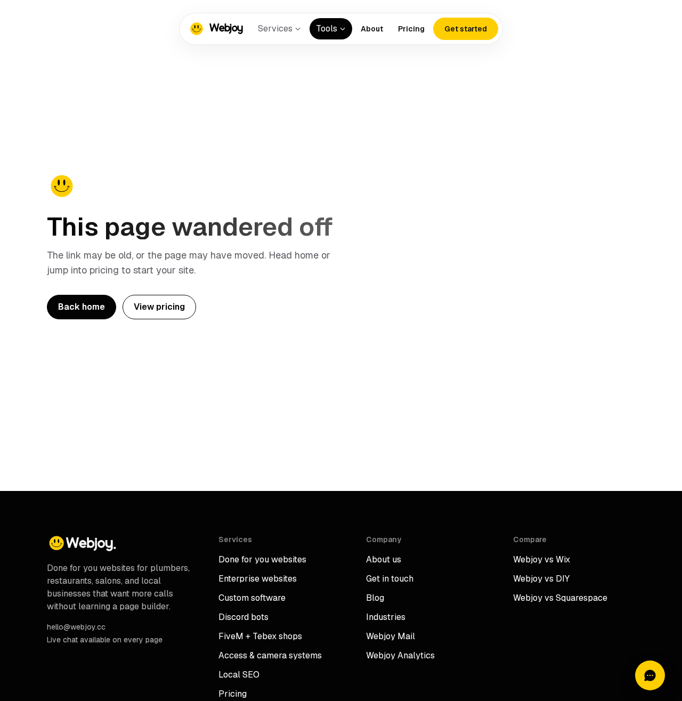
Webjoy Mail (390, 636)
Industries (385, 617)
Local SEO (238, 674)
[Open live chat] (650, 675)
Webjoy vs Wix (541, 559)
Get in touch (389, 578)
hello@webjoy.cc (76, 627)
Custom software (252, 597)
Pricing (411, 29)
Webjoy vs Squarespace (560, 597)
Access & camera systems (270, 655)
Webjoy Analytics (400, 655)
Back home (81, 306)
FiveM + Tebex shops (260, 636)
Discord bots (243, 617)
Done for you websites (262, 559)
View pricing (159, 306)
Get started (465, 29)
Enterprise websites (257, 578)
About (372, 29)
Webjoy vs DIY (541, 578)
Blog (375, 597)
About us (383, 559)
